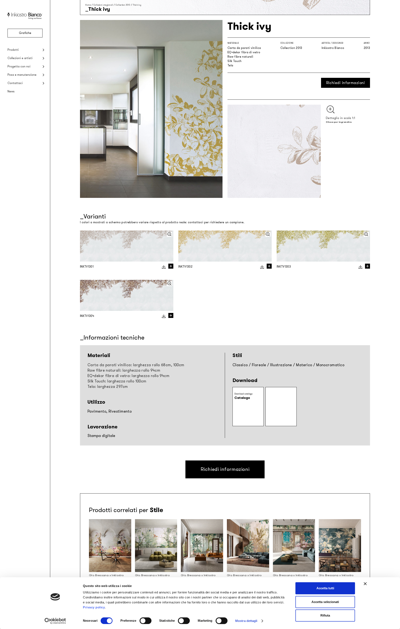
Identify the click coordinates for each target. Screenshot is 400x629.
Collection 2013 (122, 5)
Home (88, 5)
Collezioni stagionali (103, 5)
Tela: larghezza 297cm (108, 386)
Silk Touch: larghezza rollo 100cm (117, 381)
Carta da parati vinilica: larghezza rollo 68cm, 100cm (136, 364)
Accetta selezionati (325, 602)
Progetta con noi (19, 66)
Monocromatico (330, 364)
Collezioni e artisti (20, 58)
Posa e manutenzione (22, 75)
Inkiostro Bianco (333, 48)
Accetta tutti (325, 588)
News (11, 91)
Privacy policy (94, 607)
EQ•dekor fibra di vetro (244, 52)
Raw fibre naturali (240, 57)
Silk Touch (235, 61)
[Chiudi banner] (365, 583)
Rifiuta (325, 615)
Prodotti (13, 50)
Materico (304, 364)
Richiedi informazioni (345, 82)
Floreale (259, 364)
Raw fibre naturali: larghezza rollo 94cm (124, 370)
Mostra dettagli (246, 621)
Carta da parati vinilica (244, 48)
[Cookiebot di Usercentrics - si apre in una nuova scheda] (55, 621)
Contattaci (15, 83)
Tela (230, 65)
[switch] (145, 620)
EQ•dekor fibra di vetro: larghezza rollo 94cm (128, 375)
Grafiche (25, 33)
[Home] (25, 18)
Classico (240, 364)
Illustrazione (281, 364)
